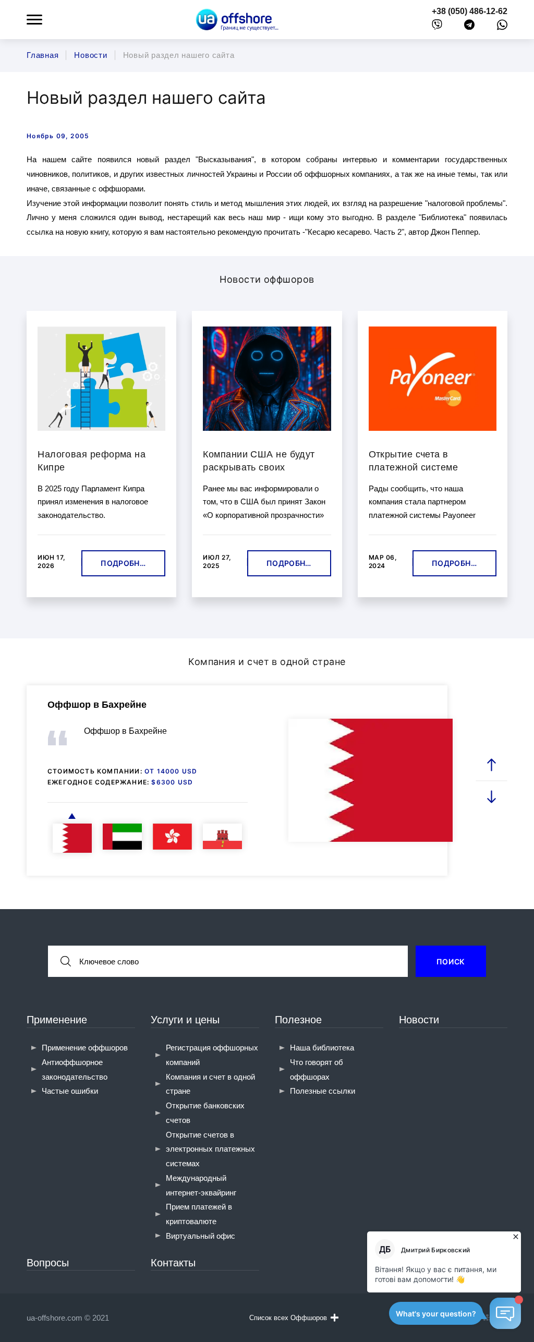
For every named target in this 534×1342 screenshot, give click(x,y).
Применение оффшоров (85, 1047)
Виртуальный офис (200, 1235)
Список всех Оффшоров (288, 1318)
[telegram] (469, 26)
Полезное (298, 1019)
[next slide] (491, 796)
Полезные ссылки (322, 1090)
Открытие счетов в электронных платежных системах (210, 1149)
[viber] (437, 26)
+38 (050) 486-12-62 (469, 11)
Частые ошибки (70, 1090)
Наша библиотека (322, 1047)
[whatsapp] (502, 27)
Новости (419, 1019)
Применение (57, 1019)
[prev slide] (491, 765)
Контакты (173, 1262)
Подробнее (125, 563)
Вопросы (48, 1262)
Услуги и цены (185, 1019)
